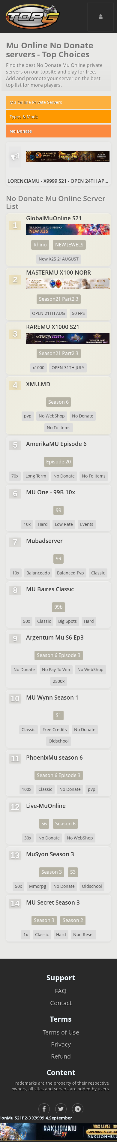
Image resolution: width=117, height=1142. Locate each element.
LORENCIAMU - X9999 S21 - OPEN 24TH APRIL (59, 181)
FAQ (61, 991)
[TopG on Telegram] (77, 1109)
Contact (61, 1003)
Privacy (61, 1044)
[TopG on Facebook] (44, 1109)
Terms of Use (61, 1032)
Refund (61, 1056)
